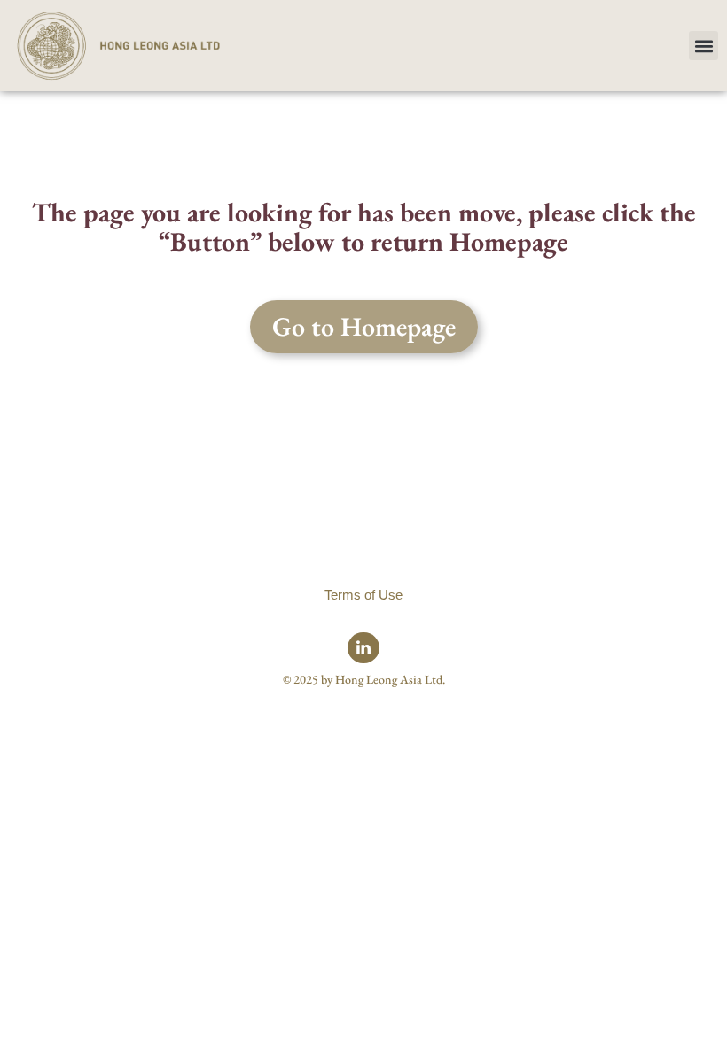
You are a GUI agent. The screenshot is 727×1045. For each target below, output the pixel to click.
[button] (703, 45)
